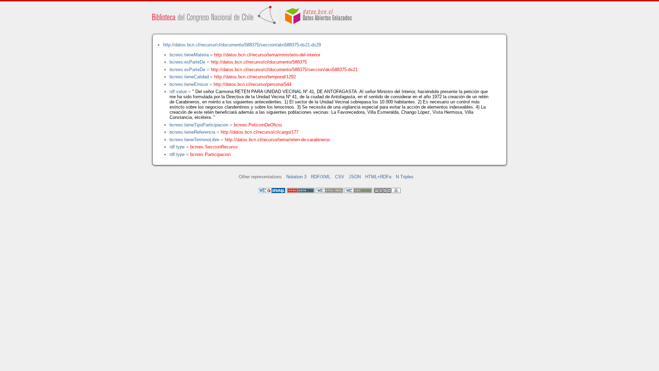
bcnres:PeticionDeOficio (258, 124)
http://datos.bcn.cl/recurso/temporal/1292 (255, 76)
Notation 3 (296, 176)
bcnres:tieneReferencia (192, 132)
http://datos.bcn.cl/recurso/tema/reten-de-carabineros (277, 139)
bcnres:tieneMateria (189, 54)
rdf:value (178, 91)
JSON (355, 176)
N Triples (405, 176)
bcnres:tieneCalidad (189, 76)
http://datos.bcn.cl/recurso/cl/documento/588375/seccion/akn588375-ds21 (284, 69)
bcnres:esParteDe (187, 62)
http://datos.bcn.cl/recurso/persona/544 (252, 84)
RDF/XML (321, 176)
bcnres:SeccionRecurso (214, 146)
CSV (339, 176)
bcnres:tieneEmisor (189, 84)
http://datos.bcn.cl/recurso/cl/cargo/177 (260, 132)
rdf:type (177, 146)
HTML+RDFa (378, 176)
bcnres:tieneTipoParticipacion (199, 124)
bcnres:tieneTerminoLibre (194, 139)
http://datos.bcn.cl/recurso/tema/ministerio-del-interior (267, 54)
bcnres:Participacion (210, 154)
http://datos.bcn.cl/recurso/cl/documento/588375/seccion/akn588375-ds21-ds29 (242, 44)
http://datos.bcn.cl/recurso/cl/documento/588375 (259, 62)
